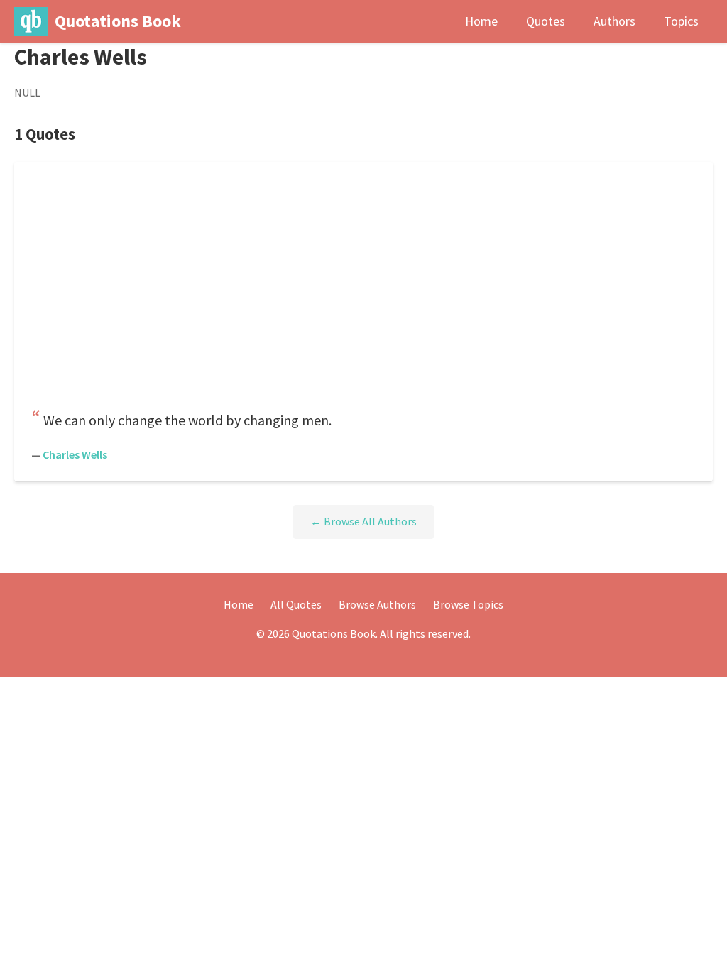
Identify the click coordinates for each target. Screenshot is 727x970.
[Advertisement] (363, 289)
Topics (681, 21)
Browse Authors (377, 604)
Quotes (545, 21)
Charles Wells (75, 454)
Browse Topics (468, 604)
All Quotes (296, 604)
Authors (614, 21)
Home (481, 21)
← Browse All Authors (363, 521)
